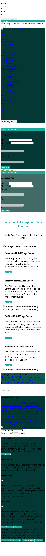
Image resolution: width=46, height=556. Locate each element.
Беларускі (21, 411)
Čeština (29, 411)
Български (11, 411)
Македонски (23, 408)
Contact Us (11, 52)
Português (15, 419)
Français (28, 403)
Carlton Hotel (9, 68)
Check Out (5, 142)
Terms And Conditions (27, 382)
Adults (4, 145)
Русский (39, 419)
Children (5, 156)
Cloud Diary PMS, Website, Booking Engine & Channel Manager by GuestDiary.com (21, 378)
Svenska (13, 422)
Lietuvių (4, 408)
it (4, 14)
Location (10, 44)
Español (20, 403)
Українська (34, 416)
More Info (8, 272)
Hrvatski (5, 413)
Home (6, 39)
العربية (24, 405)
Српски (20, 422)
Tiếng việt (30, 419)
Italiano (35, 403)
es (4, 8)
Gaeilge (36, 405)
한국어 (6, 419)
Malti (3, 411)
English (12, 403)
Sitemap (41, 379)
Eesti (18, 405)
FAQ (5, 95)
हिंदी (35, 411)
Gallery (6, 98)
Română (5, 422)
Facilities (10, 47)
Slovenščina (36, 422)
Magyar (40, 411)
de (4, 3)
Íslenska (35, 413)
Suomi (30, 405)
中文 (13, 425)
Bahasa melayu (37, 408)
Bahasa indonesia (17, 413)
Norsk (4, 416)
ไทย (27, 416)
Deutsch (5, 403)
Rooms (9, 49)
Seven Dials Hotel (11, 82)
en (4, 6)
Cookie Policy (9, 382)
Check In (5, 140)
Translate (21, 433)
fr (4, 11)
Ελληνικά (11, 405)
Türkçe (21, 416)
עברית (28, 413)
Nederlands (12, 416)
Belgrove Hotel (10, 55)
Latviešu (13, 408)
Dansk (4, 405)
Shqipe (28, 422)
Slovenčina (6, 425)
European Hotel (11, 41)
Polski (23, 419)
